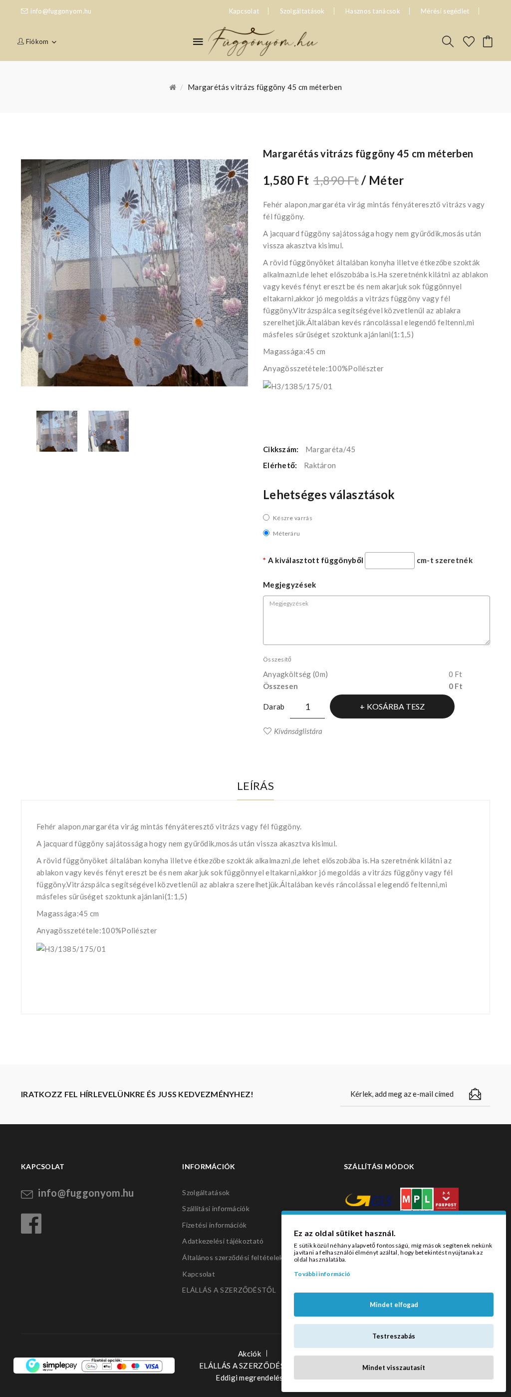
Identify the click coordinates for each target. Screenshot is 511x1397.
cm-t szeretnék (445, 560)
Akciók (249, 1353)
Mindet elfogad (394, 1305)
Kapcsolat (198, 1274)
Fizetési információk (214, 1225)
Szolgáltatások (302, 11)
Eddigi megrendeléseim (255, 1377)
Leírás (255, 785)
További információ (322, 1274)
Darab (274, 706)
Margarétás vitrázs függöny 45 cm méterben (265, 86)
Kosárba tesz (396, 706)
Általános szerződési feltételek (232, 1257)
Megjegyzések (289, 584)
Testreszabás (393, 1336)
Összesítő (277, 659)
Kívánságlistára (298, 730)
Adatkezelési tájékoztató (222, 1241)
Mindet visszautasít (393, 1368)
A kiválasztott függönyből (315, 560)
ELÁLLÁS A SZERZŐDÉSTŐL (229, 1290)
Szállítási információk (216, 1208)
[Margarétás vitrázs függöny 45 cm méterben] (57, 431)
